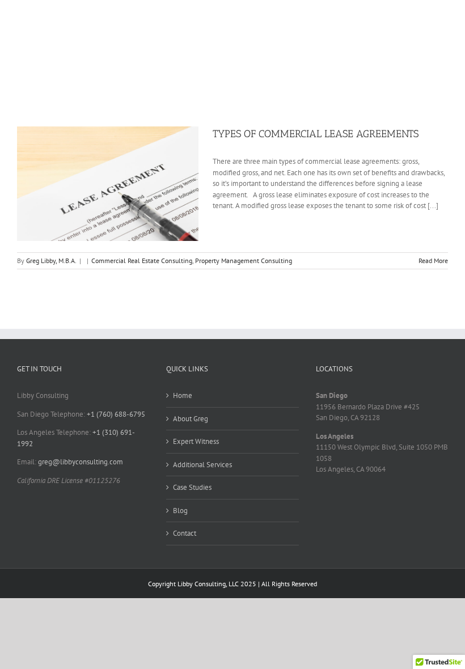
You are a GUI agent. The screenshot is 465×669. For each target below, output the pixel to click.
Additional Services (202, 464)
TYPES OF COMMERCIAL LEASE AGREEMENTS (315, 134)
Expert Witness (196, 441)
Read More (433, 260)
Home (182, 395)
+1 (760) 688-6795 (116, 414)
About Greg (190, 419)
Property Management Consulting (243, 260)
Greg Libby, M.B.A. (51, 260)
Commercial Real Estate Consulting (141, 260)
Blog (180, 510)
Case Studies (192, 487)
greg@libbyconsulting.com (80, 462)
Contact (184, 533)
